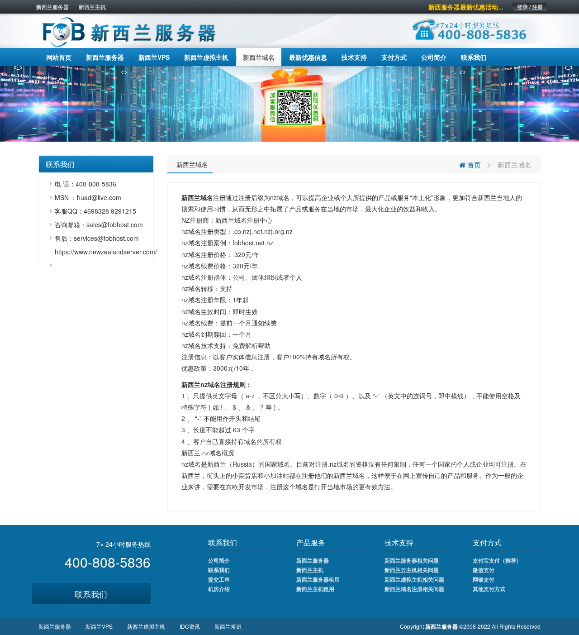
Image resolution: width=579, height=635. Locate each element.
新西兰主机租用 (315, 589)
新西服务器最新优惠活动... (465, 6)
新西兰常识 (228, 626)
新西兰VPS (99, 626)
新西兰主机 (92, 7)
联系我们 (91, 594)
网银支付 (483, 579)
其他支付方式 (489, 589)
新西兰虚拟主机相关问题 (414, 579)
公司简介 (219, 560)
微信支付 (483, 570)
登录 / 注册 (530, 7)
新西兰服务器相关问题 (411, 560)
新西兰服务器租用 (318, 579)
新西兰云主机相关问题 (411, 570)
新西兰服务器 (52, 7)
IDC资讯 (190, 626)
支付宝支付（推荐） (497, 560)
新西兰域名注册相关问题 (414, 589)
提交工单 (219, 579)
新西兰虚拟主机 (146, 626)
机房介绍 (219, 589)
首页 (473, 164)
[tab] (96, 164)
